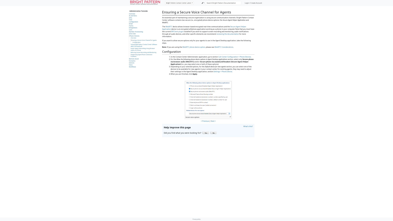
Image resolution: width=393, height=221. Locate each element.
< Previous (205, 121)
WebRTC (169, 26)
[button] (206, 132)
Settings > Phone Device (223, 71)
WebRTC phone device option (193, 47)
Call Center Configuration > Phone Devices (234, 57)
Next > (213, 121)
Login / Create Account (253, 3)
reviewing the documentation (227, 34)
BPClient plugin (177, 31)
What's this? (248, 126)
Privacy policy (196, 219)
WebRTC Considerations (224, 47)
